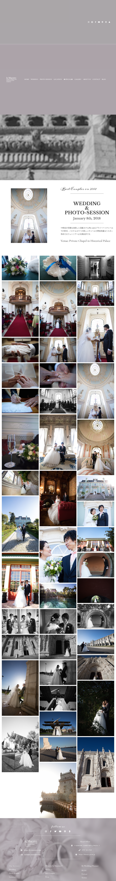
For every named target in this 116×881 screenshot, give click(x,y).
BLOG (104, 79)
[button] (20, 268)
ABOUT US (87, 79)
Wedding (12, 869)
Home (26, 79)
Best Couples (50, 873)
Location (12, 877)
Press (47, 877)
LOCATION (58, 79)
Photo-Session (14, 873)
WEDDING (34, 79)
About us (48, 869)
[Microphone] (106, 22)
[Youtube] (99, 22)
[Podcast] (102, 22)
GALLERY (78, 79)
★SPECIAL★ (68, 79)
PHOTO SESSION (46, 79)
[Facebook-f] (95, 22)
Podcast (84, 874)
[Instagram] (88, 22)
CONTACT (96, 79)
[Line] (92, 22)
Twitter (84, 878)
